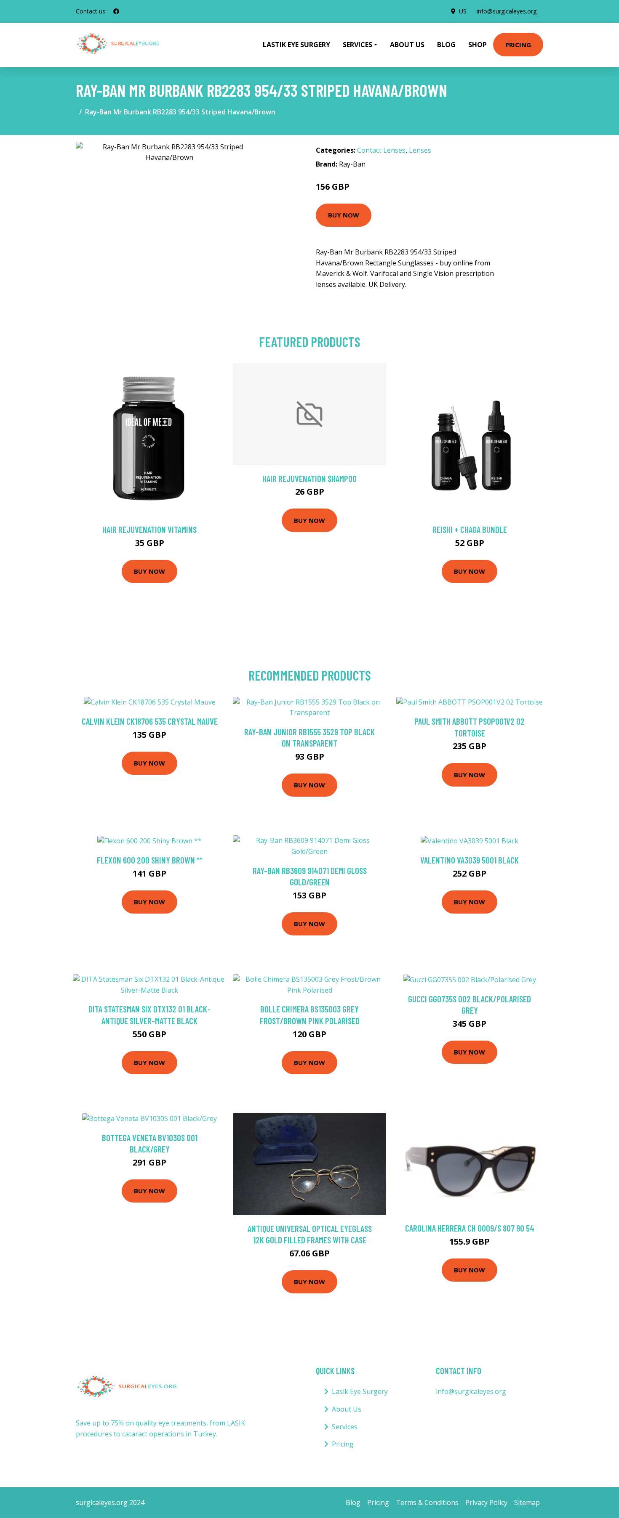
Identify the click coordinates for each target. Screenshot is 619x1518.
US (463, 11)
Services (345, 1426)
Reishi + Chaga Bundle (469, 529)
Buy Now (343, 215)
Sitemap (527, 1502)
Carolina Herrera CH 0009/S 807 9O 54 (469, 1228)
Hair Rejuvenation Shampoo (309, 478)
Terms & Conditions (427, 1502)
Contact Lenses (381, 150)
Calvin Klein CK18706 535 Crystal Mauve (150, 721)
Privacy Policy (486, 1502)
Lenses (420, 150)
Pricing (518, 44)
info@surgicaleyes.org (506, 11)
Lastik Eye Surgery (296, 44)
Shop (477, 44)
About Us (407, 44)
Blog (446, 44)
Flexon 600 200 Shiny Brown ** (150, 860)
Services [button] (357, 44)
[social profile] (116, 11)
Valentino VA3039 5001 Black (469, 860)
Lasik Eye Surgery (360, 1391)
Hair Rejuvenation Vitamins (149, 529)
